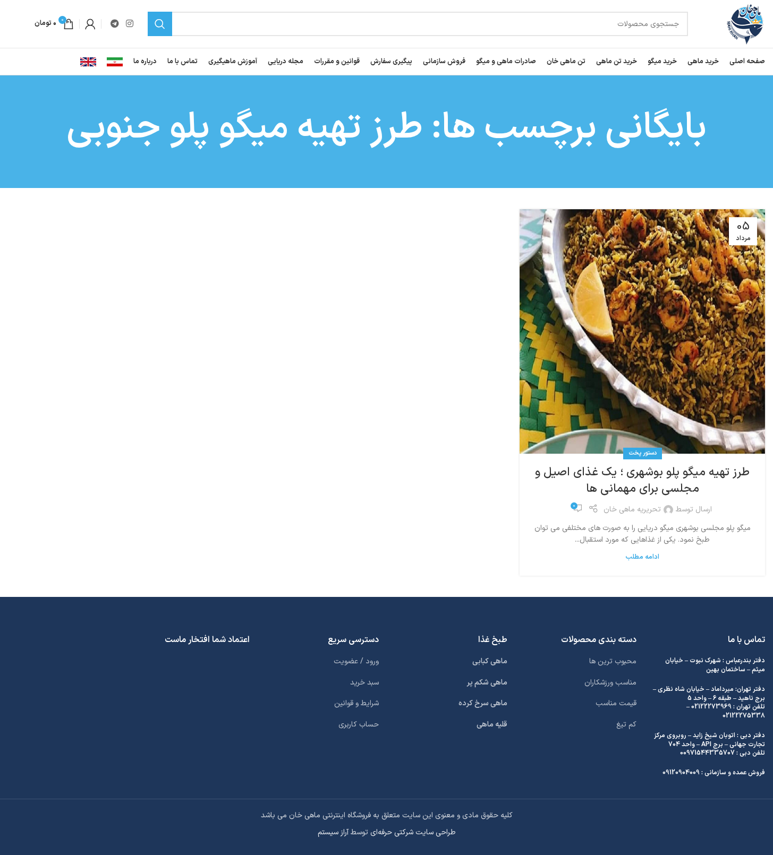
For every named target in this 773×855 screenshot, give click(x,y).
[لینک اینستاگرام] (129, 23)
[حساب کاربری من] (90, 24)
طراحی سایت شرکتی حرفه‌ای (413, 832)
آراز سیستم (333, 832)
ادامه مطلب (642, 557)
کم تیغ (626, 724)
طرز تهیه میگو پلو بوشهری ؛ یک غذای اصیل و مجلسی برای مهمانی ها (642, 481)
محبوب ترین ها (612, 661)
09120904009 (681, 772)
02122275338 (744, 716)
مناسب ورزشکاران (610, 682)
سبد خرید (364, 682)
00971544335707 (707, 753)
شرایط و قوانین (356, 703)
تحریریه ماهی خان (632, 509)
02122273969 (711, 707)
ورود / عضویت (356, 661)
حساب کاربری (358, 724)
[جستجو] (160, 24)
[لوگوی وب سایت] (745, 23)
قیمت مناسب (616, 703)
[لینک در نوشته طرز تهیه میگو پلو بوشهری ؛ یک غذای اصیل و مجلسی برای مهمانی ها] (642, 332)
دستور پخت (642, 453)
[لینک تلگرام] (114, 23)
